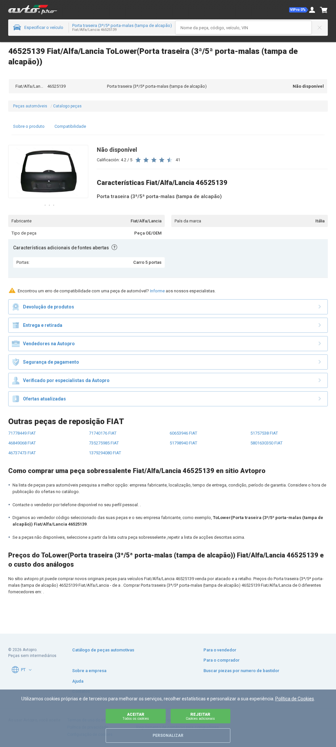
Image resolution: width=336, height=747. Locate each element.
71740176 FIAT (102, 433)
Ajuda (77, 681)
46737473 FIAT (22, 452)
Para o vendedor (219, 649)
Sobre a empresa (89, 670)
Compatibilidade (70, 126)
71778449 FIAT (22, 433)
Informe (157, 290)
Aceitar (135, 716)
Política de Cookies (294, 698)
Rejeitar (200, 716)
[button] (298, 9)
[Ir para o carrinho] (324, 10)
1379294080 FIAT (105, 452)
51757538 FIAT (264, 433)
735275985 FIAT (104, 443)
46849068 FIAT (22, 443)
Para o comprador (221, 660)
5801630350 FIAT (266, 443)
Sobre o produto (29, 126)
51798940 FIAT (183, 443)
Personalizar (168, 735)
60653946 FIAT (183, 433)
